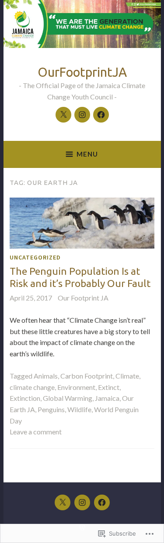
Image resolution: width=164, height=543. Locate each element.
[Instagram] (82, 114)
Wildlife (79, 409)
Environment (76, 387)
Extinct (108, 387)
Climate (127, 376)
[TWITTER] (62, 502)
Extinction (25, 398)
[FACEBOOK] (102, 502)
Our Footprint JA (83, 298)
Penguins (51, 409)
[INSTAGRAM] (82, 502)
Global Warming (67, 398)
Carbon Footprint (86, 376)
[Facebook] (101, 114)
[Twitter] (63, 114)
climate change (32, 387)
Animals (46, 376)
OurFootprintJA (82, 72)
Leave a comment (36, 431)
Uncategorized (35, 257)
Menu (87, 154)
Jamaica (107, 398)
